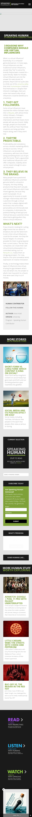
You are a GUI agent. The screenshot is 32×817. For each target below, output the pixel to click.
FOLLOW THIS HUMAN (14, 308)
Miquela (11, 113)
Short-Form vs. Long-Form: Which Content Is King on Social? (15, 370)
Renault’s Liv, (8, 253)
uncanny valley (22, 84)
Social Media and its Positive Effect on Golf (15, 412)
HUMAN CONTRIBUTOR (15, 303)
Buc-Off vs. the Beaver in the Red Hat (15, 686)
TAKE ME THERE (16, 546)
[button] (29, 4)
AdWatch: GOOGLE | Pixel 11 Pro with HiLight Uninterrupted (16, 600)
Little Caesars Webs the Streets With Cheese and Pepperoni (16, 539)
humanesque (16, 86)
